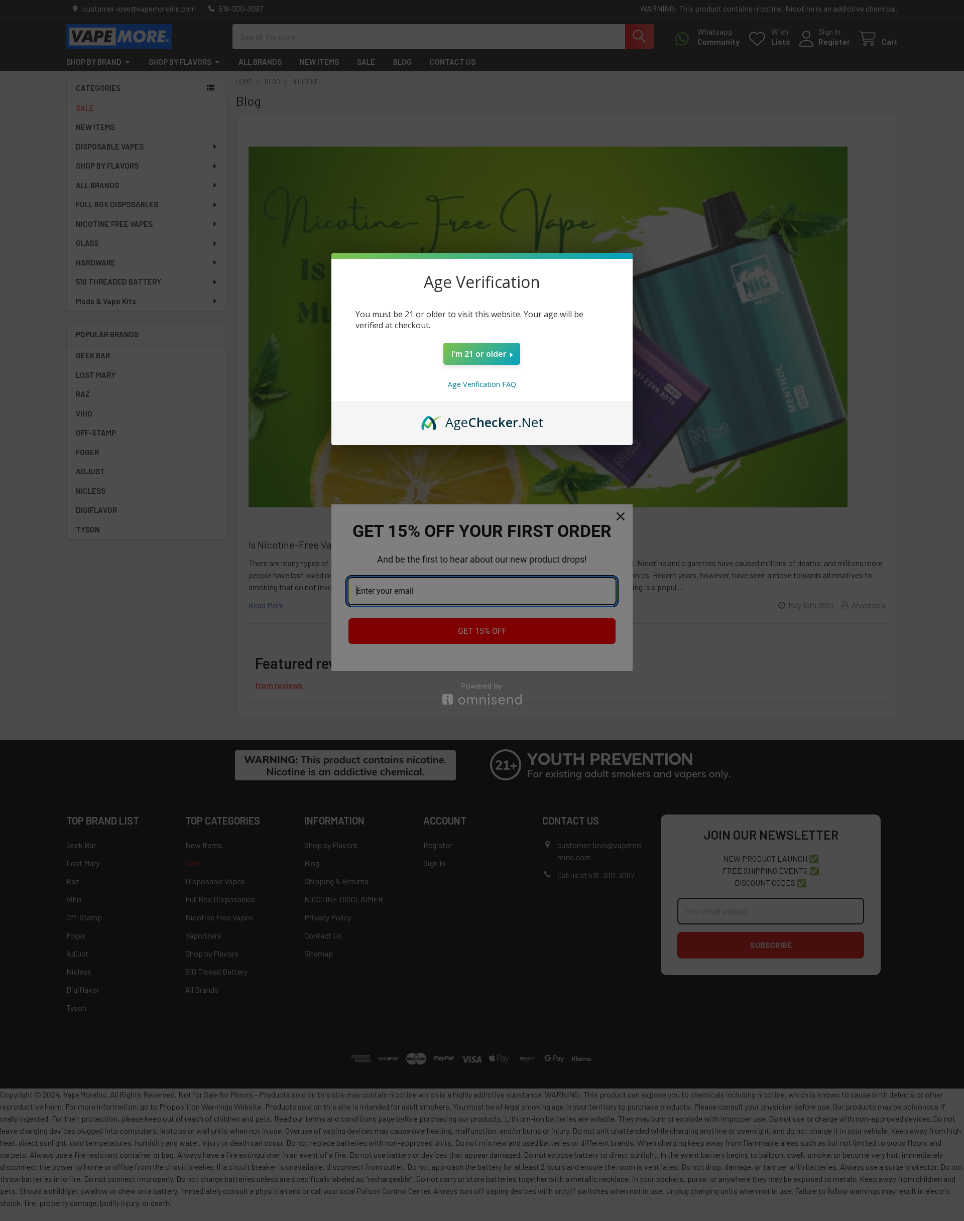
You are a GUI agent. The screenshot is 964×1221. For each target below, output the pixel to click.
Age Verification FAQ (482, 384)
